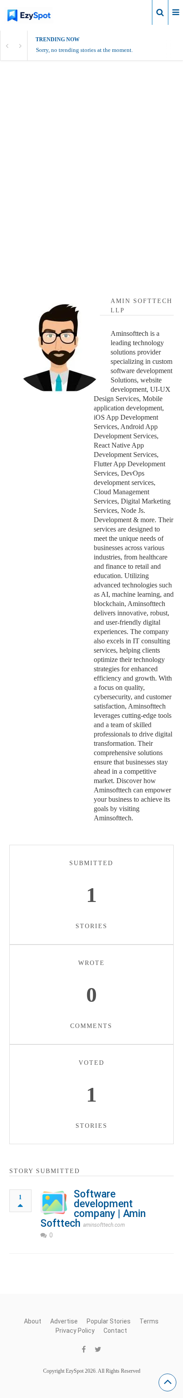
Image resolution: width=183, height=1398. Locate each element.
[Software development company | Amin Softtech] (53, 1202)
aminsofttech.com (104, 1225)
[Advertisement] (91, 174)
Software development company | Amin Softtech (93, 1208)
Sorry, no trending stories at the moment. (84, 50)
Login (137, 12)
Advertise (64, 1321)
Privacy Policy (75, 1330)
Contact (115, 1330)
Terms (149, 1321)
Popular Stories (109, 1321)
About (32, 1321)
